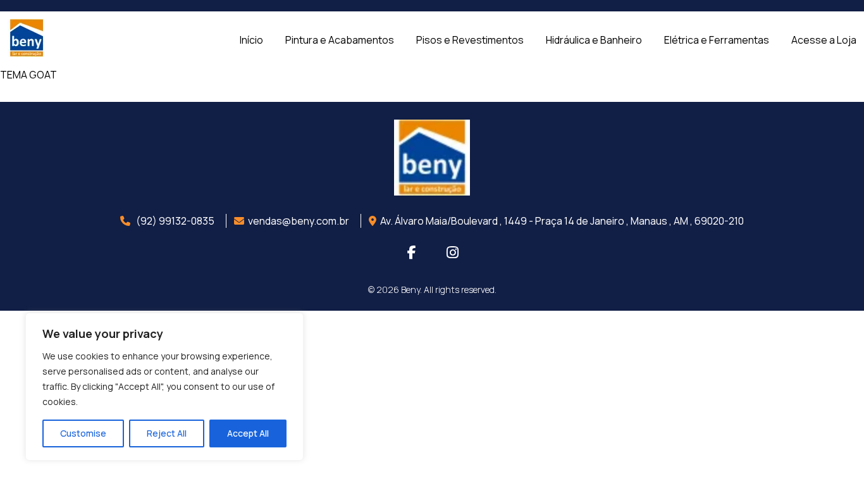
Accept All (248, 433)
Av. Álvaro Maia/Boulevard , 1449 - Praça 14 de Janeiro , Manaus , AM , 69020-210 (562, 221)
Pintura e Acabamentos (339, 40)
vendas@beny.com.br (298, 221)
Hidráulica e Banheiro (594, 40)
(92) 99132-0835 (174, 221)
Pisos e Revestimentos (470, 40)
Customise (83, 433)
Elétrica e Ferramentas (716, 40)
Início (251, 40)
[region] (164, 387)
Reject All (167, 433)
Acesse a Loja (823, 40)
